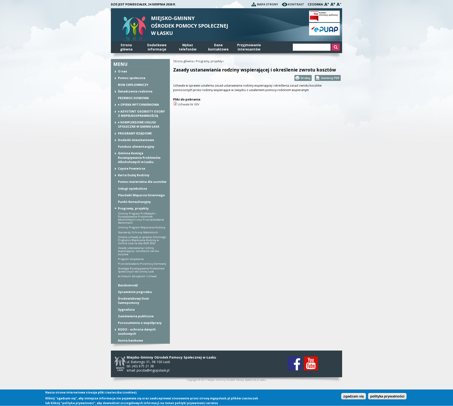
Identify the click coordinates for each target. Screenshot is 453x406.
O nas (122, 71)
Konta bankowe (130, 340)
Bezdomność (128, 285)
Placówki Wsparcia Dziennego (141, 195)
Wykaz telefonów (188, 47)
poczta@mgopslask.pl (153, 370)
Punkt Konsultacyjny (134, 202)
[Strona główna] (134, 30)
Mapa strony (267, 4)
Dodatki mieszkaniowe (136, 140)
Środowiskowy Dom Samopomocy (133, 300)
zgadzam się (353, 396)
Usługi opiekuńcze (132, 188)
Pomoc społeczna (131, 78)
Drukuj (305, 78)
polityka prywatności (387, 396)
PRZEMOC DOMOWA (133, 98)
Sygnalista (126, 309)
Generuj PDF (330, 78)
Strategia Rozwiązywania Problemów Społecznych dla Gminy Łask (141, 270)
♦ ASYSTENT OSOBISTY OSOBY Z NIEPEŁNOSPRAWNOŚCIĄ (141, 113)
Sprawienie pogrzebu (135, 292)
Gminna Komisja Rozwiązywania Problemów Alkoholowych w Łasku (139, 157)
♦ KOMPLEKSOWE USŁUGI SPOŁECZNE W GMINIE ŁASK (138, 124)
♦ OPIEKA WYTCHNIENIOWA (138, 104)
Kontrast (296, 4)
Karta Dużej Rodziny (133, 175)
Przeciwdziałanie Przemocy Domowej (142, 263)
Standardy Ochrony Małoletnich (138, 232)
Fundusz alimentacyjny (136, 146)
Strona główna (183, 61)
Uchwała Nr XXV (188, 104)
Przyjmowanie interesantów (249, 47)
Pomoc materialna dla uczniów (142, 182)
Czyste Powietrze (131, 168)
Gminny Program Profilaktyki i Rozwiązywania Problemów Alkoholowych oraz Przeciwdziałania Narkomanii (141, 218)
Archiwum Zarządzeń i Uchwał (137, 276)
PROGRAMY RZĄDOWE (135, 133)
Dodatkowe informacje (157, 47)
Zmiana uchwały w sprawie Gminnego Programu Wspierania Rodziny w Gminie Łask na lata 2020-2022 (142, 240)
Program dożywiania (131, 259)
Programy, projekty (133, 208)
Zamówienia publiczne (136, 316)
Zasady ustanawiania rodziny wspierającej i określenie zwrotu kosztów (138, 251)
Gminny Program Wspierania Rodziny (141, 227)
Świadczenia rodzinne (135, 91)
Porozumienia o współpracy (140, 323)
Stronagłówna (126, 47)
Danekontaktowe (218, 47)
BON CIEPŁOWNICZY (133, 85)
